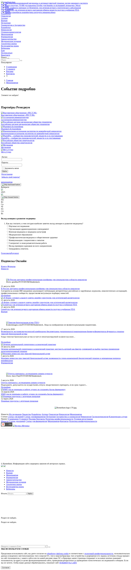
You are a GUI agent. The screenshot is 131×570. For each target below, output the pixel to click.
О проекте (10, 69)
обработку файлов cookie (58, 553)
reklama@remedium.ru (93, 441)
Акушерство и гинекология (68, 417)
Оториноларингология (11, 32)
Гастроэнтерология (100, 417)
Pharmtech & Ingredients (11, 129)
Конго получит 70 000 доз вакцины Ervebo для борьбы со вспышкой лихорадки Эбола (42, 5)
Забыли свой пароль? (10, 177)
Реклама (9, 71)
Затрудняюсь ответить (18, 249)
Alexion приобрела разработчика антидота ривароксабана (30, 12)
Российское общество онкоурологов (16, 143)
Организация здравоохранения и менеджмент (29, 229)
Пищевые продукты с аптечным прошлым (19, 401)
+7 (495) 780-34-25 (60, 441)
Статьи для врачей (16, 417)
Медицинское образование (20, 235)
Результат (15, 253)
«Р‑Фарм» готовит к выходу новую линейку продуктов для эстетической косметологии (39, 302)
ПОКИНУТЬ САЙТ (68, 563)
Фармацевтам (7, 37)
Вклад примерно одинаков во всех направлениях (30, 246)
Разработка (6, 27)
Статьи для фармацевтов (35, 417)
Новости (5, 269)
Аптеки (4, 18)
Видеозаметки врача (10, 46)
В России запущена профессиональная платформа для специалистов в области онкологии (40, 288)
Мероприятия (7, 34)
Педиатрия (5, 23)
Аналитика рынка (9, 44)
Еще (3, 50)
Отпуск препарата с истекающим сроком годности (23, 382)
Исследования (15, 414)
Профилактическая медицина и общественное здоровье (33, 237)
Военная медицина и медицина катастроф (27, 232)
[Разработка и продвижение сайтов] (2, 466)
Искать (4, 493)
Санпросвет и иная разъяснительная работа (28, 243)
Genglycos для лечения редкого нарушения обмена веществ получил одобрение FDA (42, 10)
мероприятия (6, 182)
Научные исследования (19, 226)
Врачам (4, 20)
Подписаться (6, 53)
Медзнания (6, 147)
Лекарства (26, 414)
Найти (30, 494)
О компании (11, 67)
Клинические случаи (118, 417)
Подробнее (6, 295)
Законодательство (9, 39)
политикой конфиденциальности (98, 553)
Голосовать (6, 253)
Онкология (6, 16)
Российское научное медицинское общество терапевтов (25, 124)
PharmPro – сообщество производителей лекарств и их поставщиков (31, 138)
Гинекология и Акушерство (13, 25)
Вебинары (5, 48)
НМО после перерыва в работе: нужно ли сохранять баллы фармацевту (32, 394)
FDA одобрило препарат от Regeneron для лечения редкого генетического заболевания (43, 8)
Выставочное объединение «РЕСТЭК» (18, 115)
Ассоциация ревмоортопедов (14, 120)
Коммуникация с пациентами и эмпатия (26, 240)
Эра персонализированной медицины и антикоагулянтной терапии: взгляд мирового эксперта (46, 3)
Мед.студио (6, 152)
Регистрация (6, 174)
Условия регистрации (83, 419)
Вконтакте (5, 55)
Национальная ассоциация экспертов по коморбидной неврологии (30, 133)
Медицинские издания (11, 41)
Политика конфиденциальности (59, 419)
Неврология (6, 30)
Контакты (10, 74)
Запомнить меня (11, 168)
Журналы (11, 266)
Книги (4, 266)
